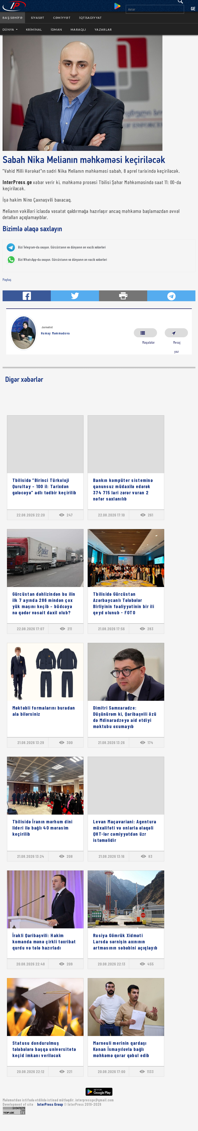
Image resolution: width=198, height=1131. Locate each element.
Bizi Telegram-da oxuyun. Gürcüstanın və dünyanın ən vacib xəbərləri (62, 247)
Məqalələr (145, 332)
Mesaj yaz (176, 332)
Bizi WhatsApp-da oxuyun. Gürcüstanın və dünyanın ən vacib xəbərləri (62, 259)
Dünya (9, 29)
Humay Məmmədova (55, 333)
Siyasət (38, 17)
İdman (56, 29)
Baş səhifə (12, 17)
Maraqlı (78, 29)
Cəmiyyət (62, 17)
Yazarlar (103, 29)
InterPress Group (50, 1104)
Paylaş (7, 279)
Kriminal (34, 29)
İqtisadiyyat (90, 17)
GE (193, 9)
